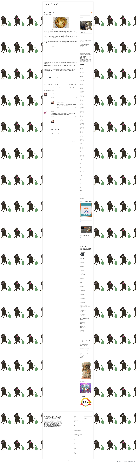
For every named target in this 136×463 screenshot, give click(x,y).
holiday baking (84, 346)
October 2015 (82, 127)
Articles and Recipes (88, 52)
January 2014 (82, 155)
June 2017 (81, 100)
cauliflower (89, 339)
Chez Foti (81, 269)
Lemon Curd (82, 46)
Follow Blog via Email (85, 246)
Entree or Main (76, 427)
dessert (88, 342)
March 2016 (81, 120)
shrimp (91, 352)
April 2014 (81, 151)
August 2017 (82, 97)
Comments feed (82, 197)
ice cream (88, 348)
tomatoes (84, 354)
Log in (81, 194)
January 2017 (82, 107)
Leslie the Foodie (82, 301)
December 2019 (82, 77)
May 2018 (81, 85)
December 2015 (82, 124)
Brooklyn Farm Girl (82, 266)
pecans (86, 350)
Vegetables (87, 61)
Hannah (52, 111)
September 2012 (82, 176)
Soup (85, 61)
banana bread (88, 336)
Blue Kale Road (82, 265)
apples (90, 335)
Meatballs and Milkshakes (83, 308)
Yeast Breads (75, 456)
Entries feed (81, 195)
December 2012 (82, 172)
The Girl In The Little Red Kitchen (84, 318)
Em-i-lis (81, 277)
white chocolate (89, 356)
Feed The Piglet (82, 278)
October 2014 (82, 143)
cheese (81, 340)
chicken (83, 340)
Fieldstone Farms (82, 279)
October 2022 (82, 67)
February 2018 (82, 89)
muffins (86, 349)
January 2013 (82, 171)
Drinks (89, 54)
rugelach (87, 352)
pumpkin (89, 351)
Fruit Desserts (89, 57)
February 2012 (82, 186)
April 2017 (81, 103)
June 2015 (81, 132)
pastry (74, 439)
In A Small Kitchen (82, 293)
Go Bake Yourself (82, 290)
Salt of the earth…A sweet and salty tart (85, 42)
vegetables (82, 356)
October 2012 (82, 175)
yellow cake (82, 357)
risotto (85, 352)
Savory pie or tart (76, 447)
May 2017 (81, 101)
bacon (81, 336)
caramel (86, 339)
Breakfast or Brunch (87, 53)
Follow (82, 254)
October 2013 (82, 159)
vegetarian (87, 356)
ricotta (52, 84)
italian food (81, 349)
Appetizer (75, 416)
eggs (90, 54)
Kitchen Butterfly (82, 295)
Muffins (75, 438)
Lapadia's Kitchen (82, 298)
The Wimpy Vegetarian (83, 327)
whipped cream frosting (83, 356)
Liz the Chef (81, 303)
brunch (81, 339)
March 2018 (81, 88)
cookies (82, 342)
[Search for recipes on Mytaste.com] (82, 221)
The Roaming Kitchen (83, 323)
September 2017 (82, 96)
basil (90, 336)
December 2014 (82, 140)
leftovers (86, 349)
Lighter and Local (82, 302)
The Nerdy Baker (82, 322)
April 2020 (81, 75)
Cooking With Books (83, 271)
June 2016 (81, 116)
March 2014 (81, 152)
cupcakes (85, 342)
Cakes (81, 54)
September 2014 (82, 144)
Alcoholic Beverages (82, 52)
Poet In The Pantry (82, 314)
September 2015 (82, 128)
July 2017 (81, 99)
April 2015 (81, 135)
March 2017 (81, 104)
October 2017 (82, 95)
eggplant (82, 344)
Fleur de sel (81, 282)
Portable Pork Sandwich (72, 87)
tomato (81, 354)
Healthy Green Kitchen (83, 291)
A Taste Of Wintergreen (83, 261)
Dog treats (75, 424)
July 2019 (81, 81)
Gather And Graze (82, 287)
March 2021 (81, 69)
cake (84, 339)
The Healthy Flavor (82, 320)
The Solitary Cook (82, 326)
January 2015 (82, 139)
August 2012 (82, 178)
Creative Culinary (82, 274)
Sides (83, 61)
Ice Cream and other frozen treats (78, 434)
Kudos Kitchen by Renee (83, 297)
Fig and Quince (82, 281)
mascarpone (46, 84)
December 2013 (82, 156)
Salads (85, 60)
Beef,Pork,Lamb (82, 53)
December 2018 (82, 83)
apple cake (88, 335)
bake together (84, 336)
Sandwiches (87, 60)
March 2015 (81, 136)
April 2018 (81, 87)
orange (81, 350)
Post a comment (52, 90)
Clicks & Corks (82, 270)
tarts (84, 353)
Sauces (90, 60)
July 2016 (81, 115)
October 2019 (82, 79)
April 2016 (81, 119)
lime (90, 349)
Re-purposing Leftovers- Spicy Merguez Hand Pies (53, 87)
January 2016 (82, 123)
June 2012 (81, 180)
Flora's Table (82, 283)
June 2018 (81, 84)
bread (85, 337)
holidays (85, 348)
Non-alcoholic (89, 59)
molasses (84, 349)
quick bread (81, 352)
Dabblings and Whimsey (83, 275)
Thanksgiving (88, 353)
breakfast (88, 338)
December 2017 (82, 92)
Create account (82, 193)
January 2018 (82, 91)
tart (83, 353)
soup (81, 353)
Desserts (86, 54)
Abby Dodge (82, 262)
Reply (76, 97)
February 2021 (82, 71)
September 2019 (82, 80)
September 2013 (82, 160)
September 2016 (82, 112)
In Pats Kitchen (82, 294)
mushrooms (88, 349)
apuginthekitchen (52, 4)
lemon (88, 349)
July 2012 (81, 179)
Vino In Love (82, 330)
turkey (87, 354)
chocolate (88, 340)
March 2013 (81, 168)
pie (82, 351)
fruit (74, 431)
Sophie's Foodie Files (83, 315)
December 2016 (82, 108)
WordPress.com (82, 198)
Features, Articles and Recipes (85, 56)
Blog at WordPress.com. (68, 460)
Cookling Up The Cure (83, 273)
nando (90, 349)
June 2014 (81, 148)
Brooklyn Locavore (82, 267)
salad (89, 352)
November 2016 (82, 109)
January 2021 (82, 72)
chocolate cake (82, 341)
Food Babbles (82, 285)
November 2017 (82, 93)
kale (83, 349)
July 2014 (81, 147)
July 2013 (81, 163)
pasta (50, 84)
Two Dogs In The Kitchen (83, 328)
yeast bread (75, 454)
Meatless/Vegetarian (73, 84)
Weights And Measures (83, 331)
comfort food (89, 341)
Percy (88, 350)
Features (75, 429)
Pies (82, 59)
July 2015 (81, 131)
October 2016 (82, 111)
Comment (73, 141)
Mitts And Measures (83, 310)
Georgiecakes (82, 289)
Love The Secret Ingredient (83, 305)
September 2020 (82, 73)
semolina (56, 84)
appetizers (85, 335)
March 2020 (81, 76)
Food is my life (82, 286)
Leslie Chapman (53, 93)
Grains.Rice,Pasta (82, 58)
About (45, 9)
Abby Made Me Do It (83, 263)
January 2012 (82, 187)
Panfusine (81, 312)
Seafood (81, 61)
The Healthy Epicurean (83, 319)
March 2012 (81, 184)
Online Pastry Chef (82, 311)
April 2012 (81, 183)
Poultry (84, 59)
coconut (87, 341)
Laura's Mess (82, 299)
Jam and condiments (76, 435)
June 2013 (81, 164)
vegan (89, 354)
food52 (85, 345)
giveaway (89, 345)
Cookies (83, 54)
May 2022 (81, 68)
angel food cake (82, 335)
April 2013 (81, 167)
